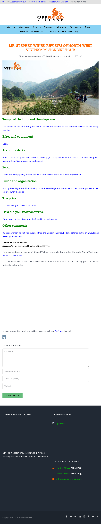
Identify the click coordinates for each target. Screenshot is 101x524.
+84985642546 (63, 473)
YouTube (59, 331)
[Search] (76, 31)
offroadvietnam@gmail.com (69, 479)
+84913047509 (63, 467)
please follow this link (12, 255)
